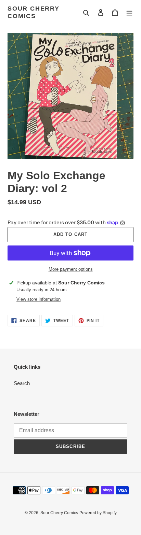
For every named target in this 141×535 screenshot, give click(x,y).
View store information (38, 299)
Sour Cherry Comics (34, 12)
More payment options (71, 269)
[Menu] (129, 12)
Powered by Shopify (98, 512)
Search (22, 383)
